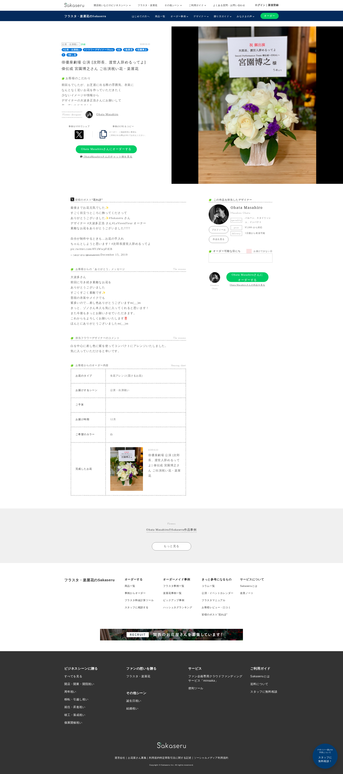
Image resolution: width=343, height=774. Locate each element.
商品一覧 (160, 16)
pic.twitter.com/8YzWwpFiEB (92, 248)
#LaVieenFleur (122, 223)
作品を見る (219, 239)
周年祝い (70, 691)
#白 (119, 49)
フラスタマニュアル (213, 600)
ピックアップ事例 (173, 600)
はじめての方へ (141, 16)
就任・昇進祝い (74, 707)
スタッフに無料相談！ (325, 756)
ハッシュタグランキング (177, 607)
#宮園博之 (141, 49)
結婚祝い (132, 708)
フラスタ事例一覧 (173, 585)
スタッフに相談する (136, 607)
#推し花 (72, 55)
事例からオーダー (135, 593)
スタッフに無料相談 (263, 691)
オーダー (269, 15)
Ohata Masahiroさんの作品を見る (247, 285)
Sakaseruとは (248, 585)
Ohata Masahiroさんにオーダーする (106, 149)
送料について (259, 683)
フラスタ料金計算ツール (139, 600)
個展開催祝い (73, 722)
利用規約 (154, 757)
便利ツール (195, 688)
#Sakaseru (116, 218)
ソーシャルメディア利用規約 (211, 757)
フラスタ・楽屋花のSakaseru (85, 16)
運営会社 (120, 757)
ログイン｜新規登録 (267, 5)
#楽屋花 (128, 49)
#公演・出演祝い (72, 49)
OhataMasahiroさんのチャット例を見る (108, 156)
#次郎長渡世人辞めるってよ (131, 243)
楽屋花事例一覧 (172, 593)
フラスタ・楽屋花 (147, 5)
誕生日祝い (133, 700)
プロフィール (219, 229)
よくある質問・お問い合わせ (229, 5)
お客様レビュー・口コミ (216, 607)
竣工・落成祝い (74, 714)
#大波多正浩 (96, 223)
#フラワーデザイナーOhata (99, 49)
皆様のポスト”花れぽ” (215, 614)
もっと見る (171, 546)
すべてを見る (73, 676)
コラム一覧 (208, 585)
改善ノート (246, 593)
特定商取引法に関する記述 (175, 757)
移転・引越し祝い (76, 699)
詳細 (83, 44)
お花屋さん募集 (137, 757)
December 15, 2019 (114, 254)
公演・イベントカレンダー (217, 593)
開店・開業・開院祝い (79, 683)
